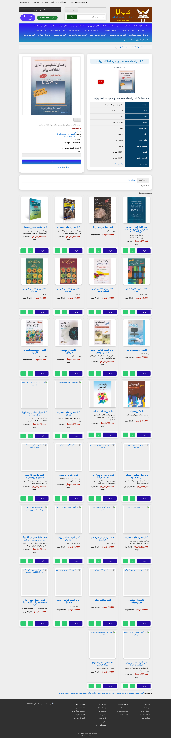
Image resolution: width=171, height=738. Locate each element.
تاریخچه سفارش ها (78, 711)
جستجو (71, 10)
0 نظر (67, 167)
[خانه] (148, 47)
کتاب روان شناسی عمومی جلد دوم (68, 289)
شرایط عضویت (145, 714)
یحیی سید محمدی (69, 136)
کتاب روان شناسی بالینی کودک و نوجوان (102, 289)
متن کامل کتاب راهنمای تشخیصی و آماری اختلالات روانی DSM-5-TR (136, 229)
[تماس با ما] (90, 2)
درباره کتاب (143, 180)
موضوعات (103, 714)
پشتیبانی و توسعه (91, 733)
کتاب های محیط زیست (98, 35)
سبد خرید (28, 17)
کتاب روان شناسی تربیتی (136, 350)
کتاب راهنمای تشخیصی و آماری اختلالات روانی (128, 693)
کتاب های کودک (127, 40)
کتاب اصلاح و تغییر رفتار (102, 227)
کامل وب (77, 733)
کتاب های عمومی (40, 30)
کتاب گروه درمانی (136, 411)
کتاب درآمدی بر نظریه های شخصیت (102, 538)
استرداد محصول (122, 711)
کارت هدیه (102, 718)
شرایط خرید (146, 718)
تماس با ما (124, 707)
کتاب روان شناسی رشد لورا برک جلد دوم (136, 476)
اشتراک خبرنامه (79, 718)
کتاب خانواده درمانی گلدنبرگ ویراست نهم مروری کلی (34, 538)
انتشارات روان (64, 693)
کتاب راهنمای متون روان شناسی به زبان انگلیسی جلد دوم (34, 602)
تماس (47, 17)
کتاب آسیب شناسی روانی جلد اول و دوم (102, 351)
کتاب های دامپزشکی (127, 30)
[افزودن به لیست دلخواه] (132, 250)
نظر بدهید (60, 167)
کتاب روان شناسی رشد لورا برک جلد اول (34, 413)
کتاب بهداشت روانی (102, 600)
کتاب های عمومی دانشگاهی (138, 35)
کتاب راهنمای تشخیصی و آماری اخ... (130, 47)
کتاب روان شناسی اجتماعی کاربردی (34, 351)
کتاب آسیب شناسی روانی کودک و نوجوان (136, 663)
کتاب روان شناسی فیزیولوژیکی (136, 601)
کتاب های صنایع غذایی (91, 30)
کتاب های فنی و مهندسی (117, 35)
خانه (146, 26)
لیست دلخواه (80, 714)
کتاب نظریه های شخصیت (68, 227)
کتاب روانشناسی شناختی (102, 411)
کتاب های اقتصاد (108, 26)
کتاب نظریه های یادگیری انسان (136, 289)
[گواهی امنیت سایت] (40, 704)
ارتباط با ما (138, 26)
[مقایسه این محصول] (125, 250)
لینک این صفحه (118, 164)
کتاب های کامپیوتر (142, 40)
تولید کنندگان (102, 707)
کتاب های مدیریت (60, 35)
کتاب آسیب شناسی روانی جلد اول (68, 538)
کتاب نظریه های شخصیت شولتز (68, 413)
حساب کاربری (80, 707)
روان (75, 132)
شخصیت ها (102, 711)
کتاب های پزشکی (29, 35)
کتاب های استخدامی (124, 26)
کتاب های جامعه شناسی (58, 26)
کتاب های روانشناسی (109, 30)
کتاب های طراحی (74, 30)
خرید (51, 162)
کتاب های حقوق (142, 30)
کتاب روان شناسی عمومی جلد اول (34, 289)
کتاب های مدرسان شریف (78, 35)
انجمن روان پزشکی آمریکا (66, 134)
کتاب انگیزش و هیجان (68, 475)
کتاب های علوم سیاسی (57, 30)
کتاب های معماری (44, 35)
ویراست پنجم (106, 693)
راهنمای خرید (145, 711)
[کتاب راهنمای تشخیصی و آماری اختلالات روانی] (51, 86)
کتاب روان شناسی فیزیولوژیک (68, 351)
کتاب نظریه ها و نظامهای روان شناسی (102, 663)
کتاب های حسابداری (40, 26)
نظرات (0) (131, 180)
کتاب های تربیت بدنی (77, 26)
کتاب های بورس (93, 26)
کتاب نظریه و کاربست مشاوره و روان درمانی (34, 476)
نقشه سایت (124, 714)
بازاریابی (103, 721)
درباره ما (147, 707)
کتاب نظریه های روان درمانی (34, 227)
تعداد (79, 151)
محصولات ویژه (101, 725)
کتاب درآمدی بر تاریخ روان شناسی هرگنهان (102, 476)
